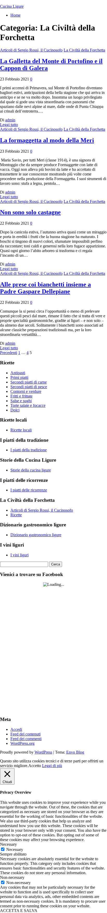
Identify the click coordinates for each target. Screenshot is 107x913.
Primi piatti (19, 377)
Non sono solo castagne (30, 212)
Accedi (16, 729)
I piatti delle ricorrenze (28, 490)
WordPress (43, 752)
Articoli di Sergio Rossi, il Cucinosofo (31, 50)
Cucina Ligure (12, 6)
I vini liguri (19, 555)
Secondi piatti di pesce (28, 387)
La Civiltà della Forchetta (84, 50)
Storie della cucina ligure (30, 470)
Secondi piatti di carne (28, 382)
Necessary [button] (8, 844)
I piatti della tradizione (28, 450)
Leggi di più (52, 765)
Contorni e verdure (25, 391)
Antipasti (17, 373)
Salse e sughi (21, 401)
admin (10, 120)
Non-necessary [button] (12, 877)
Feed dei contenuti (25, 734)
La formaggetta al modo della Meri (47, 140)
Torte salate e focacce (27, 405)
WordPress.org (22, 743)
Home (15, 15)
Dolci (14, 410)
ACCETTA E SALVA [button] (18, 910)
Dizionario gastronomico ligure (35, 535)
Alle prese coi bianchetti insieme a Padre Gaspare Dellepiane (45, 288)
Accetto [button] (34, 765)
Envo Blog (75, 752)
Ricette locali (21, 430)
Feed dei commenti (26, 739)
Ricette (16, 515)
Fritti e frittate (21, 396)
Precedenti (8, 352)
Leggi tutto (9, 124)
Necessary (14, 849)
